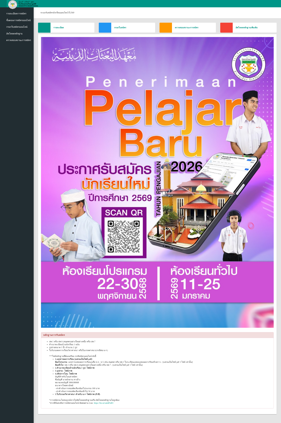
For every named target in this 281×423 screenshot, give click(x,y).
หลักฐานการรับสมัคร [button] (54, 335)
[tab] (157, 335)
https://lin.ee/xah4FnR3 (103, 403)
